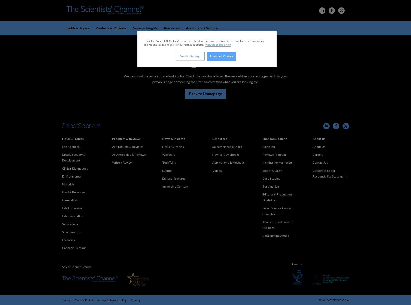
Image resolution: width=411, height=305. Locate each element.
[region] (207, 49)
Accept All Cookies (221, 56)
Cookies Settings (190, 56)
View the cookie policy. (218, 44)
